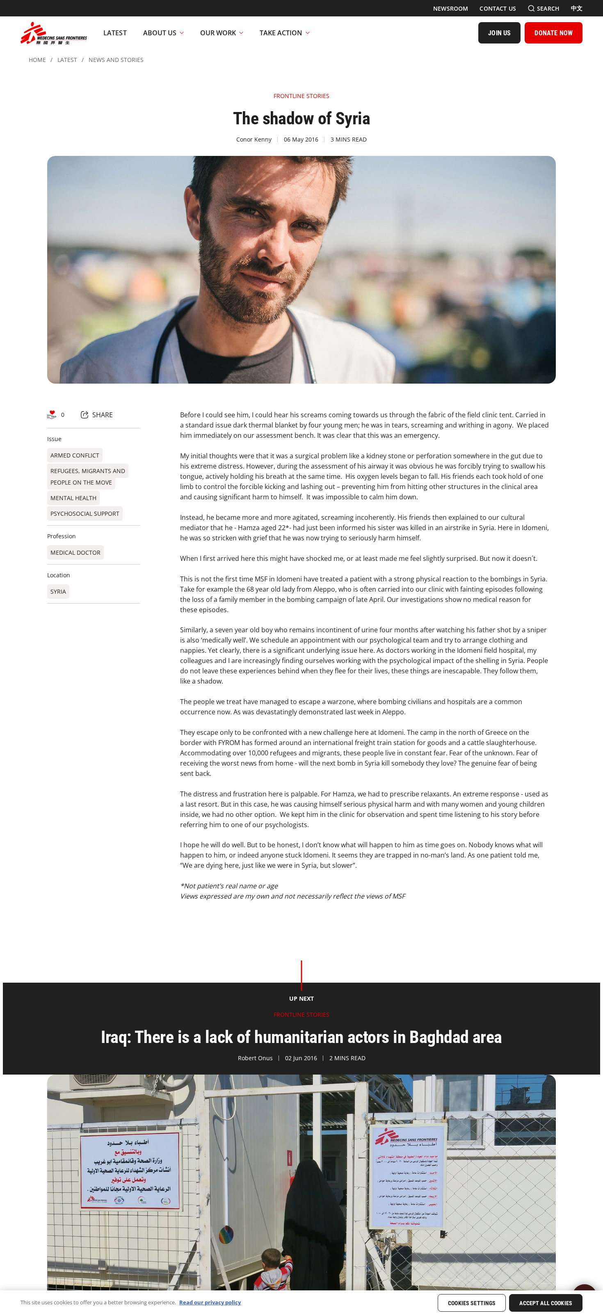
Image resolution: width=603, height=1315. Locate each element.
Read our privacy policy (210, 1302)
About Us (159, 32)
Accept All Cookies (545, 1303)
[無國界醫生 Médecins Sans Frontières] (54, 32)
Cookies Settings (472, 1303)
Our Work (218, 32)
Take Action (281, 32)
